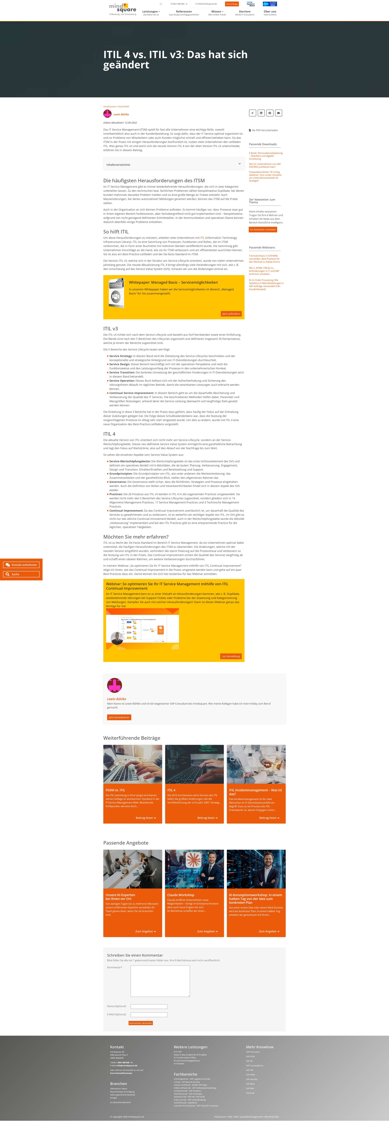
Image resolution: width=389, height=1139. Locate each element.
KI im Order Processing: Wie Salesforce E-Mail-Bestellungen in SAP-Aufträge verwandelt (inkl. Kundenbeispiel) (266, 284)
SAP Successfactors (254, 1065)
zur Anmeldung (231, 656)
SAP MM (250, 1088)
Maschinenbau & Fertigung (122, 1091)
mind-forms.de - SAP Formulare (188, 1093)
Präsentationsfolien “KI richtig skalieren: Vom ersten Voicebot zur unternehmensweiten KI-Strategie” (265, 176)
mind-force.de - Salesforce (185, 1102)
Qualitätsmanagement (251, 1116)
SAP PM (249, 1070)
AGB (230, 1116)
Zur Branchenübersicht (120, 1102)
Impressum (220, 1116)
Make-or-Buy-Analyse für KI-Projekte (190, 1054)
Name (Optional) (116, 1006)
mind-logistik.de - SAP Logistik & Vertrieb (192, 1079)
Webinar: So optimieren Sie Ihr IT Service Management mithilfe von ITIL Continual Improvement (167, 586)
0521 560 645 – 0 (180, 3)
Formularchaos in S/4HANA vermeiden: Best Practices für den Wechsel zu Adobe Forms (264, 258)
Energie (113, 1097)
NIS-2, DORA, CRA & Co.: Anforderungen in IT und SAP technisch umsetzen (264, 270)
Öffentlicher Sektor (118, 1088)
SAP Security (251, 1079)
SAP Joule (250, 1093)
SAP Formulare (253, 1051)
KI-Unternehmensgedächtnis (187, 1060)
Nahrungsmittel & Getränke (122, 1094)
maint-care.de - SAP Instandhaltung (190, 1099)
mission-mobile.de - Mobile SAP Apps (190, 1084)
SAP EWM (250, 1074)
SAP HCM (250, 1056)
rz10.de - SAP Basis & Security (187, 1082)
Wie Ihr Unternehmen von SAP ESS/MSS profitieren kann (265, 165)
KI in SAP (178, 1051)
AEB (236, 1116)
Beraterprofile (272, 1116)
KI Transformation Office (185, 1057)
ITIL (202, 238)
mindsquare (109, 106)
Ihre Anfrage (232, 4)
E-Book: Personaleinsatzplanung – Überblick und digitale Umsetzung (266, 155)
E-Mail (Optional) (116, 1014)
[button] (173, 164)
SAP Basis (250, 1083)
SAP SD (249, 1061)
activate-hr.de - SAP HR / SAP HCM (189, 1096)
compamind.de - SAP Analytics (187, 1090)
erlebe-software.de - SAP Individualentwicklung (195, 1088)
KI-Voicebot (179, 1063)
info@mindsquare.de (207, 3)
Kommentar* (114, 967)
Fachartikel (123, 106)
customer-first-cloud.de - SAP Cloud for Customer (196, 1105)
